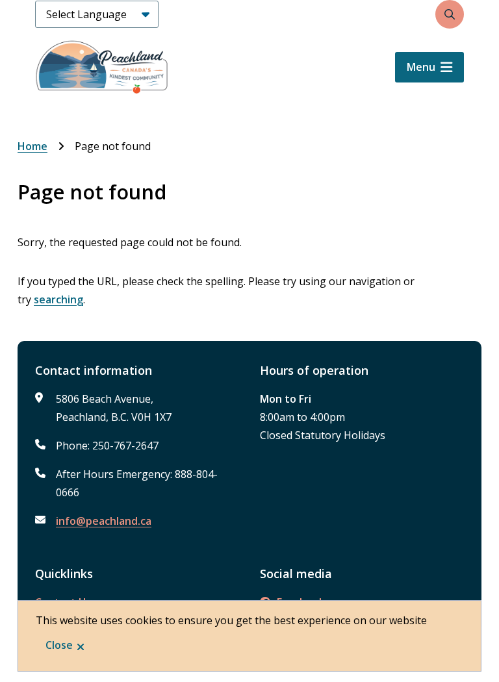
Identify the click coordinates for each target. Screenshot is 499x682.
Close (59, 645)
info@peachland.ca (103, 521)
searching (58, 299)
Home (32, 146)
